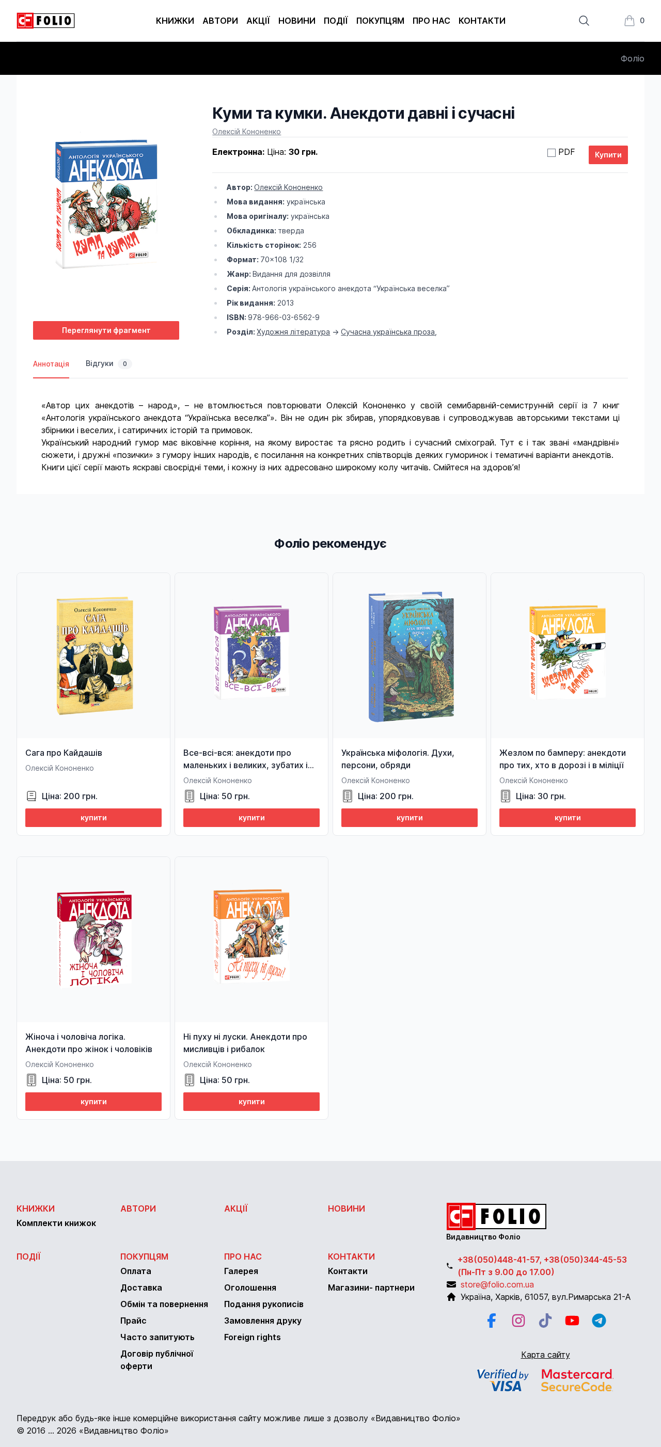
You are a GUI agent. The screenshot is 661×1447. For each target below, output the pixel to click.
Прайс (133, 1320)
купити (94, 817)
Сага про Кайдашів (63, 753)
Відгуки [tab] (106, 363)
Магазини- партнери (371, 1287)
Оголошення (250, 1287)
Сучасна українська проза (388, 331)
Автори (220, 20)
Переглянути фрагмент (106, 330)
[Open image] (106, 208)
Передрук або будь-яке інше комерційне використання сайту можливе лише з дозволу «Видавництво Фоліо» (239, 1418)
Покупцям (380, 20)
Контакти (482, 20)
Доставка (141, 1287)
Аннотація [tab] (51, 363)
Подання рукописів (264, 1304)
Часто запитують (157, 1337)
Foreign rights (252, 1337)
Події (336, 20)
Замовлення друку (263, 1320)
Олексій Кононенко (246, 131)
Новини (297, 20)
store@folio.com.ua (497, 1284)
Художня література (293, 331)
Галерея (241, 1271)
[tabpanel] (330, 425)
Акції (258, 20)
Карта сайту (545, 1354)
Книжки (175, 20)
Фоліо (632, 58)
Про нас (431, 20)
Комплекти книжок (56, 1223)
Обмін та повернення (164, 1304)
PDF (566, 152)
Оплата (135, 1271)
